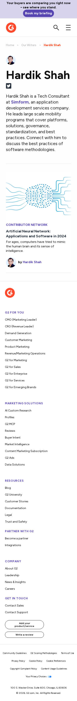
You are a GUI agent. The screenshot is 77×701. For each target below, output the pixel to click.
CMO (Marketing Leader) (21, 319)
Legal (8, 515)
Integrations (13, 545)
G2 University (13, 494)
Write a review (24, 634)
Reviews (10, 431)
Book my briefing (38, 13)
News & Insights (15, 582)
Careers (10, 589)
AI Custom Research (18, 410)
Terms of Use (67, 653)
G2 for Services (15, 380)
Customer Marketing (18, 340)
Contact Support (16, 612)
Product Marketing (17, 346)
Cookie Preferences (56, 661)
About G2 (11, 568)
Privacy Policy (18, 661)
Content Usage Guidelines (54, 668)
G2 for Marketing (16, 360)
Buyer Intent (13, 437)
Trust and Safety (16, 521)
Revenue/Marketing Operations (25, 353)
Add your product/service (24, 625)
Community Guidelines (14, 653)
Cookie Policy (35, 661)
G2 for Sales (13, 367)
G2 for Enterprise (16, 373)
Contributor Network (26, 225)
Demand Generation (18, 333)
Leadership (12, 575)
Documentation (15, 508)
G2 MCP (10, 424)
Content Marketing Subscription (26, 451)
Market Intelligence (17, 444)
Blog (8, 488)
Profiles (9, 417)
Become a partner (16, 538)
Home (10, 45)
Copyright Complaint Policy (23, 668)
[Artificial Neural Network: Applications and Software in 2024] (38, 195)
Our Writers (28, 45)
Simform (20, 102)
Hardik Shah (32, 262)
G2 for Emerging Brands (20, 387)
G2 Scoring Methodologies (44, 653)
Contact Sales (14, 605)
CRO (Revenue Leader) (19, 326)
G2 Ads (9, 458)
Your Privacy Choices (36, 676)
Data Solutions (15, 464)
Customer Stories (16, 501)
